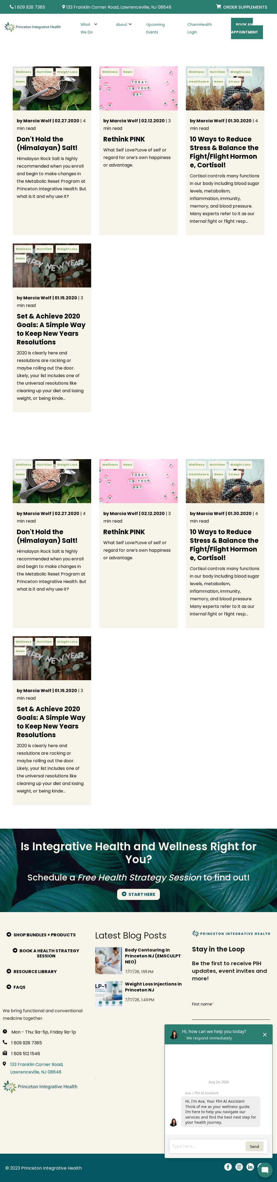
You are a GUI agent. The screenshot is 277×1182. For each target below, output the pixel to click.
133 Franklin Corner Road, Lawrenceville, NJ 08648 (36, 1068)
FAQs (19, 987)
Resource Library (35, 971)
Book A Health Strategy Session (49, 953)
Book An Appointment (244, 28)
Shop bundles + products (44, 935)
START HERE (141, 894)
